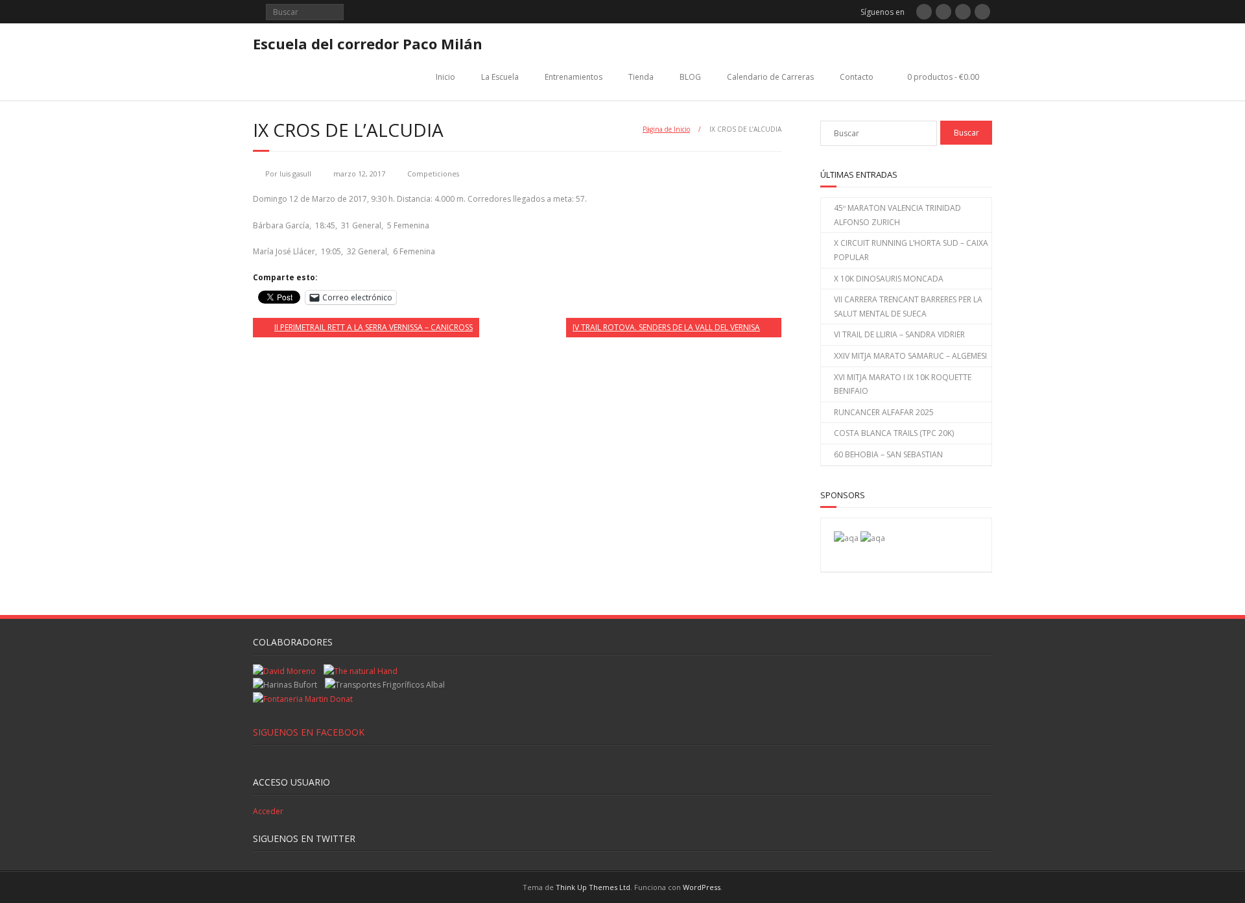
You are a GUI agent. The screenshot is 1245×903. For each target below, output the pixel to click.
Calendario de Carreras (770, 76)
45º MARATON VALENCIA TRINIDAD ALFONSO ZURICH (897, 215)
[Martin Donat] (303, 698)
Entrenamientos (573, 76)
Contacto (856, 76)
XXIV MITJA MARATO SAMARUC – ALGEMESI (910, 355)
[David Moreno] (872, 538)
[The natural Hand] (360, 671)
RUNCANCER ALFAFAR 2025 (884, 412)
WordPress (701, 887)
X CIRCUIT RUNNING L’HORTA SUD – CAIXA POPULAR (911, 250)
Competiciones (433, 173)
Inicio (445, 76)
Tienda (641, 76)
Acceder (268, 811)
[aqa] (846, 538)
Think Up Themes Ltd (593, 887)
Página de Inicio (666, 129)
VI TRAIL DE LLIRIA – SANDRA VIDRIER (899, 334)
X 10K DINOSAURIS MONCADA (888, 278)
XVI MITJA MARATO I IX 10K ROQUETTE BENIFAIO (902, 384)
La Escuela (500, 76)
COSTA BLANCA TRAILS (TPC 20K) (894, 433)
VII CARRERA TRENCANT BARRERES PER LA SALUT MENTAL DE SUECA (908, 306)
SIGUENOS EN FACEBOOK (308, 732)
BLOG (690, 76)
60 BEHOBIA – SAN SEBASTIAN (888, 454)
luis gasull (295, 173)
